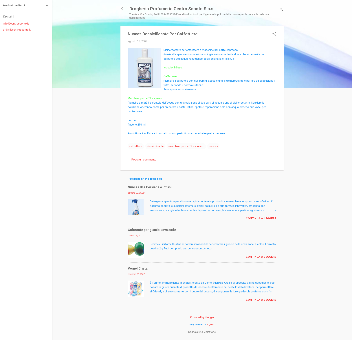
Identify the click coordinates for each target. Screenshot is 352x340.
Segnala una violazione (202, 332)
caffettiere (135, 146)
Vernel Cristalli (139, 268)
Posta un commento (143, 159)
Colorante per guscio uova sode (152, 230)
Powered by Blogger (202, 317)
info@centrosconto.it (16, 23)
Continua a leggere (261, 218)
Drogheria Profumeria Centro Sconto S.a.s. (171, 8)
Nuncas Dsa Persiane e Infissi (150, 187)
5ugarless (211, 324)
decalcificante (155, 146)
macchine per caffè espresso (186, 146)
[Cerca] (281, 10)
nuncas (213, 146)
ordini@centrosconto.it (17, 29)
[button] (274, 34)
